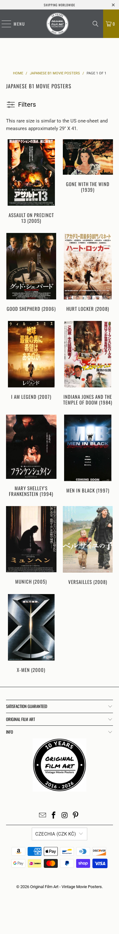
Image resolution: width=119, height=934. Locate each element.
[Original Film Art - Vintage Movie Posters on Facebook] (53, 816)
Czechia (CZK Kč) (55, 834)
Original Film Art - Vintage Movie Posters (66, 886)
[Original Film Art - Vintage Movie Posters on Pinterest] (76, 816)
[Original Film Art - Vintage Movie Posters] (57, 23)
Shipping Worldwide (59, 5)
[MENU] (3, 23)
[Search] (95, 23)
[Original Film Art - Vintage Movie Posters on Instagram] (64, 816)
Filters (27, 104)
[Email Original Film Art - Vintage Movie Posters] (43, 816)
